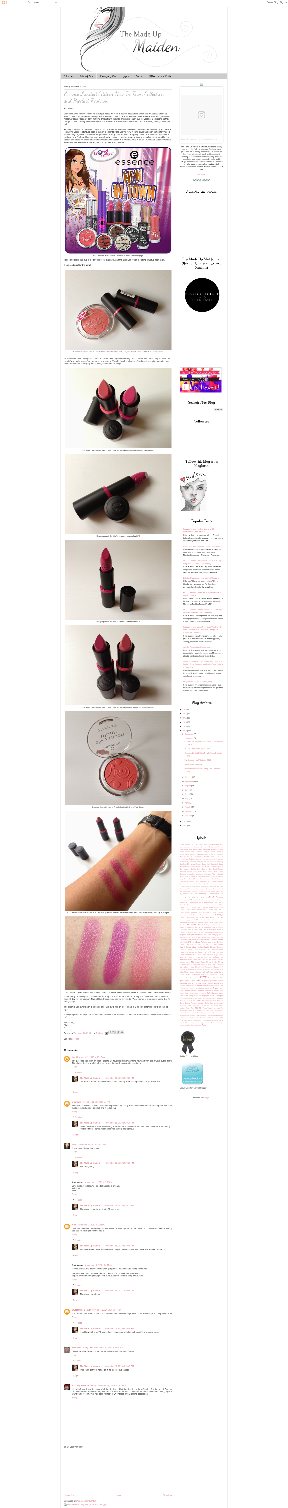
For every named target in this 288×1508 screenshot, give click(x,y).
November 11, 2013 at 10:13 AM (90, 1057)
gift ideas (206, 915)
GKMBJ (182, 917)
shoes (200, 998)
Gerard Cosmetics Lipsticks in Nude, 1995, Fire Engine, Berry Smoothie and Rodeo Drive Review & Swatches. (203, 664)
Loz (73, 1057)
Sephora (205, 996)
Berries (182, 862)
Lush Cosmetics (190, 952)
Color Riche (193, 881)
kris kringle (184, 942)
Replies (78, 1072)
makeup (192, 957)
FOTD (220, 910)
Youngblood (184, 1025)
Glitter (188, 917)
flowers (199, 910)
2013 (185, 731)
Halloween (192, 922)
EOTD (210, 896)
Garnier (215, 912)
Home (68, 76)
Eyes (126, 76)
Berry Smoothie (190, 862)
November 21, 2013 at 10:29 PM (119, 1163)
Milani (215, 964)
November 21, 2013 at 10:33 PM (119, 1205)
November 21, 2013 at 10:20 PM (119, 1078)
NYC (214, 978)
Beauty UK (185, 857)
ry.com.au (202, 993)
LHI (221, 944)
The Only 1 (210, 1010)
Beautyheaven (197, 857)
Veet (205, 1018)
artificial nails (189, 852)
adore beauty (194, 847)
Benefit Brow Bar (202, 859)
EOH (202, 897)
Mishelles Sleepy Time (82, 1348)
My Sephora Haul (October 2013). (198, 760)
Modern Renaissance (195, 969)
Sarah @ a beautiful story (84, 1385)
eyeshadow (208, 902)
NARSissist (196, 974)
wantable (207, 1020)
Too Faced (219, 1013)
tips (205, 1013)
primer (199, 986)
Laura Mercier (214, 944)
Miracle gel (199, 967)
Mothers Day (218, 969)
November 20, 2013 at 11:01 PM (108, 1348)
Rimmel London (197, 991)
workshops (219, 1023)
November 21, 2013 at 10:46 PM (119, 1290)
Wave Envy (189, 1023)
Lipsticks (183, 949)
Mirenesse (208, 967)
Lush (182, 952)
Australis (220, 852)
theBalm (187, 1013)
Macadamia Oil (208, 955)
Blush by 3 (214, 864)
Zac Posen (192, 1025)
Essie (190, 900)
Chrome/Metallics (204, 876)
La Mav (208, 942)
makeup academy (203, 957)
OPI (198, 980)
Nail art (205, 972)
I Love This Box (199, 930)
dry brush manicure (215, 891)
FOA (204, 910)
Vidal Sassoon (213, 1018)
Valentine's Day (196, 1018)
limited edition (191, 947)
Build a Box (207, 869)
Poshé (216, 983)
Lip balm (201, 947)
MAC (200, 955)
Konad (220, 940)
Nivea (196, 978)
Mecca (203, 962)
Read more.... (201, 174)
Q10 (217, 986)
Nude (210, 978)
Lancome (189, 944)
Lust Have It (205, 952)
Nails (139, 76)
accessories (184, 847)
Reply (74, 1067)
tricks (182, 1015)
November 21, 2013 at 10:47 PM (119, 1366)
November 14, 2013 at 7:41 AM (98, 1265)
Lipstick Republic (216, 947)
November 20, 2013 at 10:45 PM (106, 1310)
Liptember (190, 949)
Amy (74, 1225)
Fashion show (207, 907)
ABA (218, 844)
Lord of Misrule (200, 949)
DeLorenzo (191, 889)
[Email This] (109, 1032)
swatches (196, 1005)
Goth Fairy (219, 917)
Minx (192, 967)
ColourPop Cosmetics (214, 881)
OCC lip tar (191, 981)
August (188, 786)
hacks (201, 920)
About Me (86, 76)
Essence (75, 1039)
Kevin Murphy (211, 937)
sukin (189, 1005)
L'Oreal (191, 942)
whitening (199, 1023)
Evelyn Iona (201, 900)
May (187, 798)
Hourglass (207, 927)
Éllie (189, 897)
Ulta (197, 1015)
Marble (190, 960)
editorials (202, 894)
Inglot (211, 932)
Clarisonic (219, 876)
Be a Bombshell (217, 854)
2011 (185, 825)
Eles (221, 894)
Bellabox (192, 859)
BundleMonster (218, 869)
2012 (185, 821)
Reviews (208, 988)
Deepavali (183, 889)
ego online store (212, 894)
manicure (183, 960)
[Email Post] (106, 1033)
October (188, 777)
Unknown (76, 1102)
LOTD (208, 949)
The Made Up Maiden (90, 1078)
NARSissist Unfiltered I (210, 974)
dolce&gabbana (185, 891)
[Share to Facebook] (119, 1032)
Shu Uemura (218, 998)
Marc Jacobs (206, 960)
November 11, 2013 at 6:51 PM (92, 1144)
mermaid (204, 964)
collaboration (184, 881)
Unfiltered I (203, 1015)
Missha (216, 967)
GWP (196, 920)
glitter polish (195, 917)
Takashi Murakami (211, 1005)
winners (207, 1023)
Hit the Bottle (218, 925)
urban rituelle (184, 1018)
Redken (191, 988)
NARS (188, 974)
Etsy (194, 900)
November (189, 738)
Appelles (214, 849)
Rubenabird (194, 993)
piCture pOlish (201, 983)
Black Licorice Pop (216, 862)
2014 (185, 726)
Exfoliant (215, 900)
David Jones (200, 886)
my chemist (196, 972)
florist (194, 910)
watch (182, 1023)
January (188, 816)
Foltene (210, 910)
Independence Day (193, 932)
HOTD (200, 927)
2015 (185, 722)
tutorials (192, 1015)
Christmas (193, 876)
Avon (187, 854)
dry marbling (184, 894)
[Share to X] (116, 1032)
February (189, 811)
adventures (204, 847)
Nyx (218, 978)
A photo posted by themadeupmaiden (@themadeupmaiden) (213, 139)
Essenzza (183, 900)
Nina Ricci (189, 978)
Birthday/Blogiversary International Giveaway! (201, 578)
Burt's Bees (202, 871)
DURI (191, 894)
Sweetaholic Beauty (81, 1310)
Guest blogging (186, 920)
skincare (192, 1000)
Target (188, 1008)
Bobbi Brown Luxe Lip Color (194, 866)
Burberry (183, 871)
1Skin (197, 844)
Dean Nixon (209, 886)
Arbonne (220, 849)
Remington (200, 988)
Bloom (204, 864)
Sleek (198, 1000)
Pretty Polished (191, 986)
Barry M (207, 854)
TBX (200, 1008)
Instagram (190, 935)
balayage (193, 854)
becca (206, 857)
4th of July (203, 844)
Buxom (210, 871)
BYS (215, 871)
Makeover (183, 957)
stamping (201, 1003)
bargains (200, 854)
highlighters (208, 925)
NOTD (203, 977)
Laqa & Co (198, 944)
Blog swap (191, 864)
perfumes (183, 983)
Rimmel (187, 991)
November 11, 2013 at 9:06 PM (91, 1225)
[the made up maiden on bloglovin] (193, 510)
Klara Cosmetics (201, 940)
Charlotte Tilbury (210, 874)
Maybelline (195, 962)
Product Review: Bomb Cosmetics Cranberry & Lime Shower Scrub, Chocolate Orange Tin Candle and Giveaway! (202, 630)
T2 (202, 1005)
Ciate (213, 876)
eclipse (196, 894)
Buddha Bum (195, 869)
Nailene (211, 972)
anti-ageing (188, 849)
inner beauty (218, 932)
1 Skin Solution (185, 844)
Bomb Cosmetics (211, 866)
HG (202, 925)
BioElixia (207, 862)
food (215, 910)
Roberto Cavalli (217, 991)
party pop (207, 981)
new (221, 974)
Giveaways (217, 914)
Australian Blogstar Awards (206, 852)
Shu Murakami (208, 998)
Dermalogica (200, 889)
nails (216, 972)
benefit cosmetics (216, 859)
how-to (214, 927)
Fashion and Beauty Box (190, 907)
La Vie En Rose (217, 942)
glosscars (203, 917)
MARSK (215, 960)
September (189, 781)
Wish (212, 1023)
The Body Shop (199, 1010)
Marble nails (197, 960)
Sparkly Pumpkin (191, 1003)
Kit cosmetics (190, 940)
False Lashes (204, 905)
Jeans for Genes (209, 935)
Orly (202, 981)
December (189, 734)
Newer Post (69, 1495)
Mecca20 (189, 964)
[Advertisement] (89, 1471)
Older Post (167, 1495)
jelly (217, 935)
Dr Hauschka (202, 891)
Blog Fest (183, 864)
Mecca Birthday (212, 962)
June (187, 794)
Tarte (192, 1008)
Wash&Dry (214, 1020)
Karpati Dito (184, 937)
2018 (185, 709)
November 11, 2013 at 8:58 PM (98, 1182)
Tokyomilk (210, 1013)
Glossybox (211, 917)
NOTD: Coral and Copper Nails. (197, 749)
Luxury (182, 955)
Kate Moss (202, 937)
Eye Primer (199, 902)
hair (205, 920)
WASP (221, 1020)
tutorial (186, 1015)
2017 (185, 714)
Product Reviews (209, 986)
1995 (192, 844)
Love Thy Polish (217, 949)
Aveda (182, 854)
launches (205, 944)
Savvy (198, 996)
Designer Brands (212, 889)
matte (188, 962)
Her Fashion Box (193, 925)
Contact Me (108, 76)
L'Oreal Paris (200, 942)
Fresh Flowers (205, 912)
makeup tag (218, 957)
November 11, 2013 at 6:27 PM (96, 1102)
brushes (186, 869)
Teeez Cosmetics (214, 1008)
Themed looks (197, 1013)
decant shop (218, 886)
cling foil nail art (186, 879)
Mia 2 (210, 964)
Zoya (204, 1025)
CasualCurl (191, 874)
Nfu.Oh (182, 978)
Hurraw (220, 927)
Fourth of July (185, 912)
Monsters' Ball (208, 969)
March (188, 807)
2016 (185, 718)
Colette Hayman (217, 879)
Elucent (195, 897)
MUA (182, 972)
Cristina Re (184, 884)
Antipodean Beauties (201, 849)
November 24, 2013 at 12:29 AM (111, 1385)
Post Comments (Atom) (86, 1501)
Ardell (182, 852)
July (187, 790)
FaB (215, 902)
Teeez (205, 1008)
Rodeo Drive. (184, 993)
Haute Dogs (213, 922)
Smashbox (205, 1000)
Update (210, 1015)
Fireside (188, 910)
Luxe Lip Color (217, 952)
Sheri (74, 1144)
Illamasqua (211, 930)
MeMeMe (197, 964)
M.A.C (194, 955)
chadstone (199, 874)
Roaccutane (207, 991)
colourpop (202, 881)
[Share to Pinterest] (122, 1032)
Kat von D (193, 937)
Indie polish (204, 932)
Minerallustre (185, 967)
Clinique (196, 879)
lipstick (206, 947)
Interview (198, 935)
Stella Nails (209, 1003)
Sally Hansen (212, 993)
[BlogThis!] (112, 1032)
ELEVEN (183, 897)
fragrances (195, 912)
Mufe (186, 972)
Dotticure (194, 891)
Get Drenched (195, 915)
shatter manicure (190, 998)
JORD (221, 935)
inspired (183, 935)
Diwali (221, 889)
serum (212, 996)
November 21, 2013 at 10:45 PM (119, 1246)
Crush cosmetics (210, 884)
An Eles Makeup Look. (193, 764)
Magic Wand (218, 955)
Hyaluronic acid (185, 930)
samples (192, 996)
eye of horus (189, 902)
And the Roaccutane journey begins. (197, 647)
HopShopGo (192, 927)
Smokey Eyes (215, 1000)
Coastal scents (205, 879)
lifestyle (183, 947)
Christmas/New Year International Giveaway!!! (201, 546)
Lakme (182, 944)
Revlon (215, 988)
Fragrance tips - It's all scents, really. (198, 682)
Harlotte (200, 922)
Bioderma (200, 862)
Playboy (210, 983)
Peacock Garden (217, 981)
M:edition (188, 955)
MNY (221, 967)
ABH (221, 844)
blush (208, 864)
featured (217, 907)
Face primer (192, 905)
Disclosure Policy (161, 76)
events (208, 900)
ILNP (219, 930)
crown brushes (196, 884)
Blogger (206, 1098)
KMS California (212, 940)
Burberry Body (192, 871)
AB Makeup (212, 844)
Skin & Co (184, 1000)
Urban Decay (218, 1015)
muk (190, 972)
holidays (183, 927)
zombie (198, 1025)
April (187, 803)
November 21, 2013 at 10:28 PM (119, 1123)
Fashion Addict (217, 905)
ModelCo (183, 969)
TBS (196, 1008)
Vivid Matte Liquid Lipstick (193, 1020)
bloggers (198, 864)
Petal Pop (191, 983)
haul (206, 922)
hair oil (211, 920)
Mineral (220, 964)
